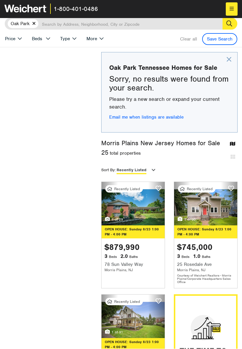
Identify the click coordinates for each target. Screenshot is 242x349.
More (91, 39)
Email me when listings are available (146, 117)
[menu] (232, 9)
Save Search (220, 39)
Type (65, 39)
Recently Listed (131, 169)
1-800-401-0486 (76, 9)
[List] (233, 157)
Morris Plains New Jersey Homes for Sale (160, 143)
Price (10, 39)
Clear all (188, 39)
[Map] (233, 144)
